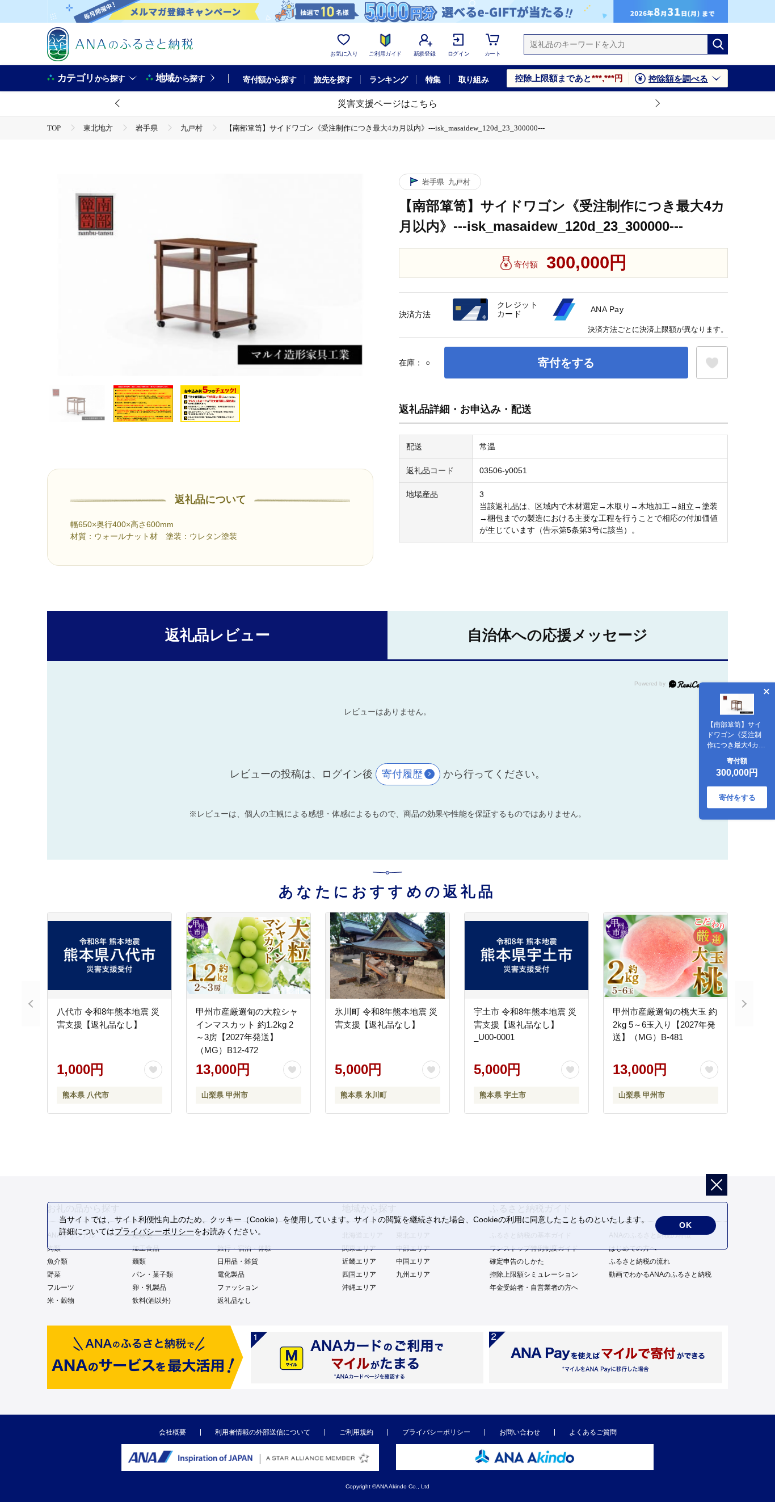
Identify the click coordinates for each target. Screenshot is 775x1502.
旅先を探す (333, 79)
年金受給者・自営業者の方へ (534, 1287)
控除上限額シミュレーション (534, 1274)
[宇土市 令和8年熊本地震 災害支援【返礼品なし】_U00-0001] (526, 955)
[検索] (717, 44)
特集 (433, 79)
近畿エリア (359, 1261)
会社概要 (172, 1432)
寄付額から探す (269, 79)
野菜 (54, 1274)
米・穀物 (60, 1301)
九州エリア (413, 1274)
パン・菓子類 (152, 1274)
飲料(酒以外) (151, 1301)
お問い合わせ (519, 1432)
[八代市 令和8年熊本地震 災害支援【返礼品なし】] (109, 955)
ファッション (237, 1287)
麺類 (139, 1261)
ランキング (388, 79)
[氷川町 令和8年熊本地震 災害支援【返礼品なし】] (387, 955)
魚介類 (57, 1261)
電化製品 (231, 1274)
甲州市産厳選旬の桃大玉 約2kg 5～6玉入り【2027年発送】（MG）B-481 (665, 1024)
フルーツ (60, 1287)
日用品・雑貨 (237, 1261)
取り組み (473, 79)
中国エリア (413, 1261)
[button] (118, 103)
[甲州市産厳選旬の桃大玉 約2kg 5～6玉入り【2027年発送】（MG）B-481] (665, 955)
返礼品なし (234, 1301)
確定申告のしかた (517, 1261)
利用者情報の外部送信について (262, 1432)
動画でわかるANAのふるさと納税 (660, 1274)
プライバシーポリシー (436, 1432)
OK (685, 1225)
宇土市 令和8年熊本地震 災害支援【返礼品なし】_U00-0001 (525, 1024)
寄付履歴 (402, 774)
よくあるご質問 (593, 1432)
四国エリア (359, 1274)
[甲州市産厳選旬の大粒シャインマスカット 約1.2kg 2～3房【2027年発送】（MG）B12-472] (248, 955)
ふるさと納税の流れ (639, 1261)
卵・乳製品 (149, 1287)
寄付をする (566, 362)
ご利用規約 (356, 1432)
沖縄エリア (359, 1287)
